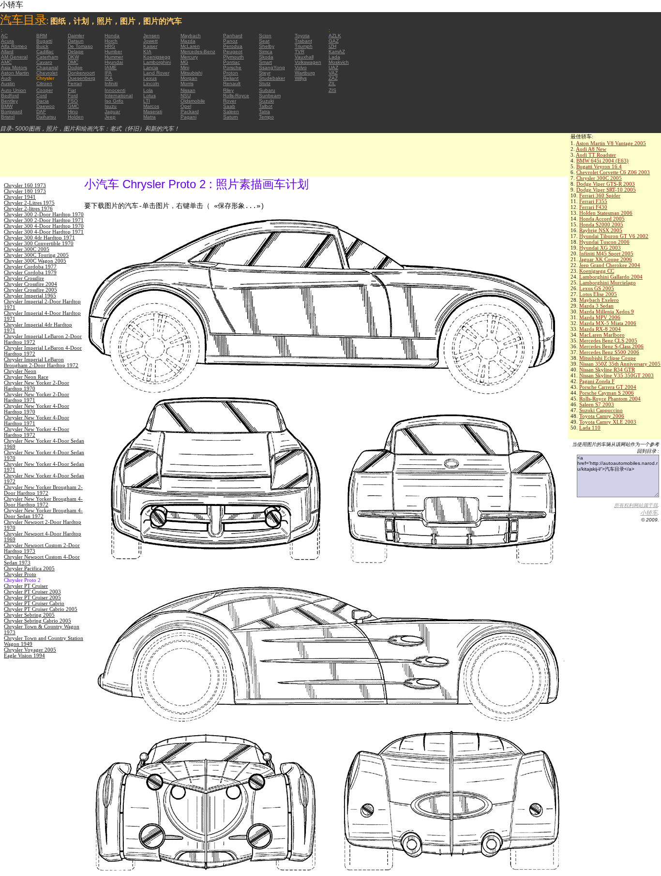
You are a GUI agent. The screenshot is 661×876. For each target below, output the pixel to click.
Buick (42, 46)
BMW (7, 106)
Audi (6, 78)
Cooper (44, 90)
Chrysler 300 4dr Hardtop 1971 (39, 237)
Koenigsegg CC (596, 271)
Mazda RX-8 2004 (600, 329)
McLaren (190, 46)
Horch (111, 41)
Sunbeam (270, 95)
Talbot (265, 106)
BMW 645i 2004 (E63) (602, 160)
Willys (301, 78)
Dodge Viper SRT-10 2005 (606, 190)
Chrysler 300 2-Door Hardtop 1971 (44, 220)
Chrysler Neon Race (26, 377)
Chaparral (47, 67)
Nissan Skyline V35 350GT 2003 (616, 375)
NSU (185, 95)
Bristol (8, 116)
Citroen (44, 83)
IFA (108, 72)
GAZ (334, 41)
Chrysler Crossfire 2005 (30, 290)
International (119, 95)
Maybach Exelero (599, 300)
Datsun (76, 41)
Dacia (42, 101)
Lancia (150, 67)
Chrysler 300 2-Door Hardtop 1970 (44, 214)
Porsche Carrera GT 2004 (607, 387)
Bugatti (44, 41)
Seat (264, 41)
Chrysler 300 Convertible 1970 (39, 243)
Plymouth (233, 56)
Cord (41, 95)
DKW (73, 56)
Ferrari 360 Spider (599, 195)
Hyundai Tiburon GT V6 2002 (613, 236)
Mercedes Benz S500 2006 (609, 352)
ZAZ (333, 78)
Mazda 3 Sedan (596, 306)
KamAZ (337, 51)
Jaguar (112, 111)
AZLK (335, 35)
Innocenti (115, 90)
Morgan (188, 78)
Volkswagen (308, 62)
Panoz (230, 41)
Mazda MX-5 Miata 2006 (607, 323)
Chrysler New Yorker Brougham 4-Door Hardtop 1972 (43, 501)
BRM (41, 35)
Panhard (232, 35)
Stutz (264, 83)
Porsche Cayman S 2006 (606, 393)
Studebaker (272, 78)
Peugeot (232, 51)
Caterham (47, 56)
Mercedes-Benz (197, 51)
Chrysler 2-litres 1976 (28, 208)
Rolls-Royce (236, 95)
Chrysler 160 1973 (25, 185)
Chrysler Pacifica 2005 (29, 568)
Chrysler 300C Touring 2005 (36, 255)
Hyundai (114, 62)
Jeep (110, 116)
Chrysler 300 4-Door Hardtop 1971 (44, 232)
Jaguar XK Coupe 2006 (605, 259)
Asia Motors (14, 67)
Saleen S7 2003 (596, 404)
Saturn (230, 116)
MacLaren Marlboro (602, 335)
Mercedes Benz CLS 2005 (608, 340)
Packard (189, 111)
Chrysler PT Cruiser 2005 (32, 597)
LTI (146, 101)
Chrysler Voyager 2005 (30, 650)
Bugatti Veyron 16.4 (599, 166)
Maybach (190, 35)
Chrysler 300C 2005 (599, 178)
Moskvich (339, 62)
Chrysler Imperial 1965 (30, 295)
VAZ (333, 72)
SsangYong (272, 67)
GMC (73, 106)
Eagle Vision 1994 (24, 655)
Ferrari (75, 83)
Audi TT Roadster (596, 155)
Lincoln (151, 83)
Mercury (189, 56)
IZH (332, 46)
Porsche (232, 67)
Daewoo (45, 106)
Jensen (151, 35)
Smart (265, 62)
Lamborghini (157, 62)
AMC (6, 62)
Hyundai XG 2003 (600, 248)
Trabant (303, 41)
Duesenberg (81, 78)
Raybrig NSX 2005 (600, 230)
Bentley (9, 101)
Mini (184, 67)
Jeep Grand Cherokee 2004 (609, 265)
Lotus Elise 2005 (598, 294)
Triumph (304, 46)
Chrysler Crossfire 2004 (30, 284)
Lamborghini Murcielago (607, 282)
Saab (229, 106)
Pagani (188, 116)
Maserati (152, 111)
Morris (187, 83)
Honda (112, 35)
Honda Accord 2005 (602, 219)
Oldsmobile (192, 101)
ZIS (332, 90)
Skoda (266, 56)
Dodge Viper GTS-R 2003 (605, 184)
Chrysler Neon (20, 371)
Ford (73, 95)
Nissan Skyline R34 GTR (607, 369)
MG (184, 62)
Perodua (232, 46)
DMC (73, 62)
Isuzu (111, 106)
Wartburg (305, 72)
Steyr (264, 72)
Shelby (266, 46)
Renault (231, 83)
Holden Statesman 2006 (605, 213)
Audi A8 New (591, 149)
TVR (299, 51)
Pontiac (231, 62)
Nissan (187, 90)
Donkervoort (81, 72)
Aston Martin (15, 72)
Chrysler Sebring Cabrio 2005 (37, 621)
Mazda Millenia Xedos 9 (606, 311)
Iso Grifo (114, 101)
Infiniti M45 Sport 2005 (606, 253)
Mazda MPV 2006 (599, 317)
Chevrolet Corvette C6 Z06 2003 (613, 172)
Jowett (150, 41)
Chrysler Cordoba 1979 (30, 272)
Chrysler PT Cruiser (26, 586)
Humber (113, 51)
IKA (109, 78)
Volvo (301, 67)
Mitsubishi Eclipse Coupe (607, 358)
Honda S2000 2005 (601, 224)
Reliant (231, 78)
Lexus (150, 78)
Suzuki (266, 101)
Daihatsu (46, 116)
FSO (73, 101)
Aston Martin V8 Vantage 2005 (611, 143)
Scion (265, 35)
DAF (41, 111)
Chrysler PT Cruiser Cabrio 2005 (40, 609)
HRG (110, 46)
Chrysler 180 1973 (25, 191)
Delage (76, 51)
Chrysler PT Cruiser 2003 (32, 591)
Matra (149, 116)
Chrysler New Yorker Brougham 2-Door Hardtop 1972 (43, 490)
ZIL (332, 83)
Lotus (149, 95)
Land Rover (156, 72)
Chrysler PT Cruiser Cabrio (34, 603)
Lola (148, 90)
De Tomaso (80, 46)
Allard (7, 51)
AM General (14, 56)
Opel (185, 106)
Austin (8, 83)
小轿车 (649, 512)
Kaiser (150, 46)
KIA (147, 51)
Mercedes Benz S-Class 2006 (611, 346)
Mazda (187, 41)
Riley (228, 90)
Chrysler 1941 (20, 197)
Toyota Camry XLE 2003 (607, 422)
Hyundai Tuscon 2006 (604, 242)
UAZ (333, 67)
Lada (334, 56)
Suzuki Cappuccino (601, 410)
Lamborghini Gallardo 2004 (611, 277)
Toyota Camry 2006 (601, 416)
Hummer (114, 56)
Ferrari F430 (593, 207)
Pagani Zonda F (597, 381)
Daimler (76, 35)
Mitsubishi (191, 72)
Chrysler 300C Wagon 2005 (35, 261)
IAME (111, 67)
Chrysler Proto (20, 574)
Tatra (264, 111)
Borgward (11, 111)
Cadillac (45, 51)
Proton (230, 72)
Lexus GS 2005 (596, 288)
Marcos (151, 106)
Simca (265, 51)
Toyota (302, 35)
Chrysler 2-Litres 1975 (29, 203)
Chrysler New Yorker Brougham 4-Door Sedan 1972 (43, 513)
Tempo (266, 116)
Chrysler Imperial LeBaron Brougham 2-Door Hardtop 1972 (41, 362)
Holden (76, 116)
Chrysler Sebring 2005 (29, 615)
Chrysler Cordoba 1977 (30, 266)
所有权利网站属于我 (636, 505)
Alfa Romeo (14, 46)
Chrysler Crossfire (24, 278)
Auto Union (13, 90)
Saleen (231, 111)
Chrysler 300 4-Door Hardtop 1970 (44, 226)
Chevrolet (47, 72)
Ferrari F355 (593, 201)
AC (4, 35)
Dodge (75, 67)
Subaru (267, 90)
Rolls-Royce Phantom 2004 (610, 398)
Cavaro (44, 62)
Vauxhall (304, 56)
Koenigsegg (156, 56)
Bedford (10, 95)
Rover (229, 101)
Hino (73, 111)
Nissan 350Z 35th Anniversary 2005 (620, 364)
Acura (7, 41)
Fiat (72, 90)
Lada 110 (590, 428)
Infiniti (111, 83)
